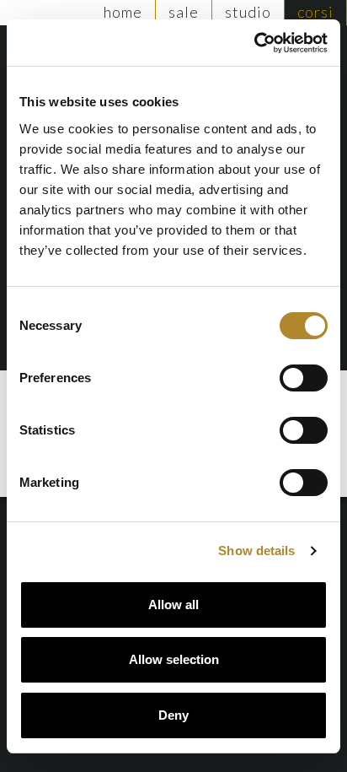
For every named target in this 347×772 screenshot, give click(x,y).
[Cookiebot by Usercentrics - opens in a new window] (254, 43)
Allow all (173, 604)
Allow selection (174, 659)
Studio (248, 11)
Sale (183, 11)
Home (123, 11)
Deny (173, 715)
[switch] (304, 377)
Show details (256, 550)
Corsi (315, 11)
